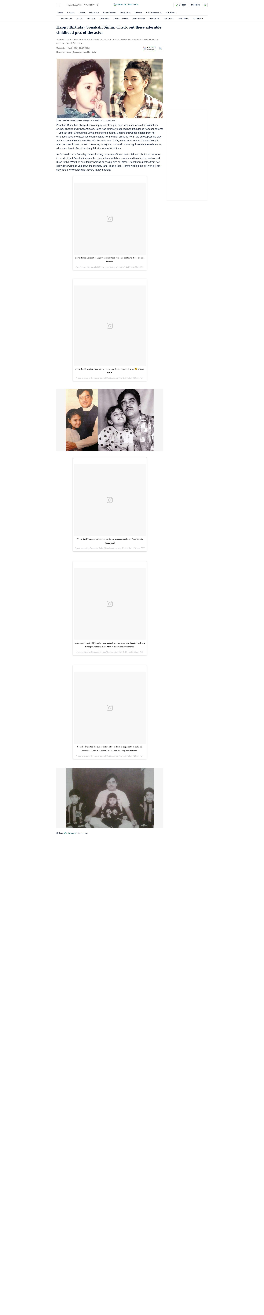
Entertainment (109, 13)
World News (125, 13)
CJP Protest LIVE (153, 13)
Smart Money (66, 18)
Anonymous (80, 52)
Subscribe (195, 5)
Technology (154, 18)
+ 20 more (170, 13)
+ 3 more (197, 18)
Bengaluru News (121, 18)
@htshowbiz (71, 833)
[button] (58, 5)
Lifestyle (138, 13)
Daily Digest (183, 18)
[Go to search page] (64, 5)
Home (60, 13)
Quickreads (169, 18)
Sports (79, 18)
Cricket (82, 13)
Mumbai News (139, 18)
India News (94, 13)
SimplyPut (91, 18)
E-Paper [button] (182, 5)
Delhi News (104, 18)
